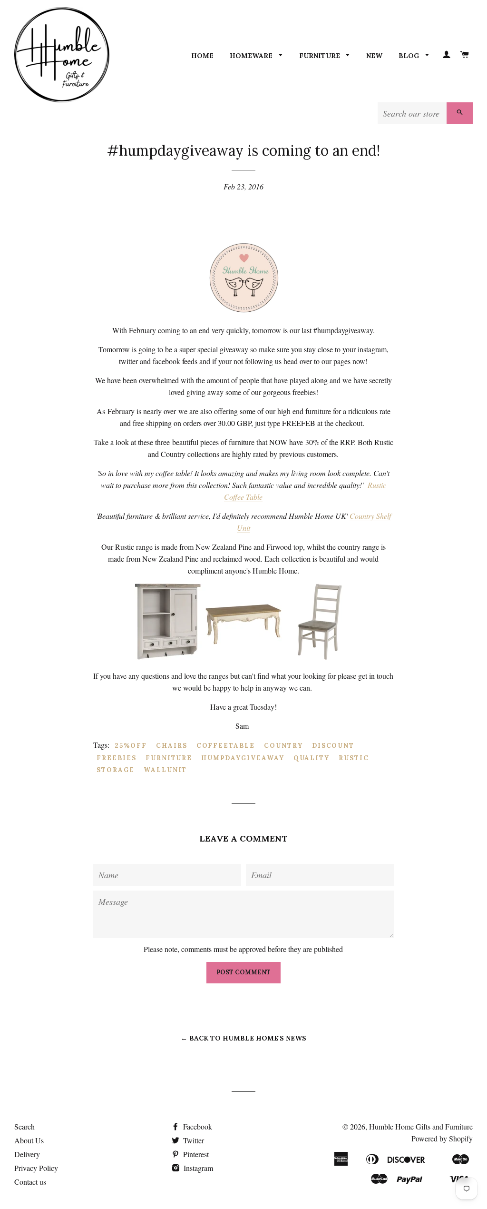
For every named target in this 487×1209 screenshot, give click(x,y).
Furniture (320, 55)
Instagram (197, 1168)
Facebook (196, 1126)
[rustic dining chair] (320, 657)
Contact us (30, 1182)
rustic (354, 758)
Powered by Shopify (442, 1138)
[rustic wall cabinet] (167, 657)
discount (333, 746)
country (283, 746)
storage (116, 770)
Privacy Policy (36, 1168)
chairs (171, 746)
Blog (410, 55)
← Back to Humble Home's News (243, 1038)
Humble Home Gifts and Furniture (421, 1126)
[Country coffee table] (243, 657)
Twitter (192, 1140)
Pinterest (195, 1154)
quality (311, 758)
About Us (29, 1140)
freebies (116, 758)
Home (202, 55)
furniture (169, 758)
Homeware (252, 55)
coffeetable (225, 746)
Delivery (27, 1154)
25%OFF (131, 746)
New (374, 55)
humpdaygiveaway (242, 758)
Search (24, 1126)
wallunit (165, 770)
